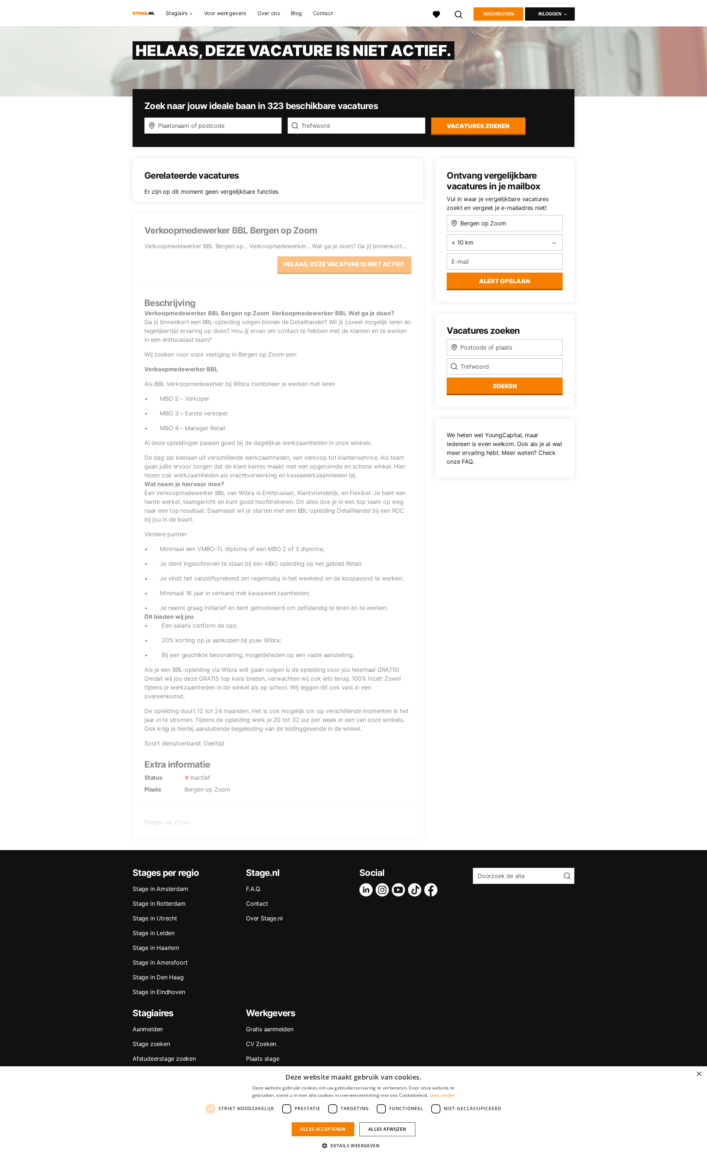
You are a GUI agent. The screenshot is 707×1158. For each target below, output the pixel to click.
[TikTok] (416, 889)
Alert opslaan (504, 281)
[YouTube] (400, 889)
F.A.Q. (253, 888)
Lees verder (442, 1095)
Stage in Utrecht (155, 918)
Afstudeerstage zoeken (164, 1058)
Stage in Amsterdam (160, 888)
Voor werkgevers (225, 13)
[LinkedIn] (367, 889)
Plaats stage (262, 1058)
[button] (353, 1145)
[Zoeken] (459, 13)
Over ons (268, 13)
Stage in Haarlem (156, 947)
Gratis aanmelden (269, 1029)
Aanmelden (148, 1029)
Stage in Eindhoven (159, 992)
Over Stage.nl (264, 918)
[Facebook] (432, 889)
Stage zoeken (151, 1044)
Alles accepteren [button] (322, 1129)
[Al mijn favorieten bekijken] (436, 13)
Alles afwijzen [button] (387, 1129)
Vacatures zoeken (478, 126)
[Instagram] (384, 889)
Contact (323, 13)
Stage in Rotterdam (159, 903)
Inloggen (550, 14)
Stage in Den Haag (158, 977)
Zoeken (505, 386)
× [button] (698, 1074)
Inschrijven (498, 14)
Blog (296, 13)
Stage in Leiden (154, 933)
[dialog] (353, 1112)
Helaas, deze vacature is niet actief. (344, 264)
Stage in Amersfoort (160, 962)
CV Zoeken (261, 1044)
